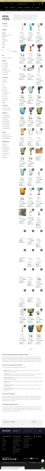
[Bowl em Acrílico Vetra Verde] (31, 97)
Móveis (3, 438)
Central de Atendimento (27, 438)
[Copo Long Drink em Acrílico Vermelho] (23, 139)
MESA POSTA (12, 7)
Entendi (16, 468)
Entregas (14, 447)
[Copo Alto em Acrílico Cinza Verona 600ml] (40, 241)
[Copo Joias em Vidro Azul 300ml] (23, 55)
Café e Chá (4, 39)
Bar (2, 447)
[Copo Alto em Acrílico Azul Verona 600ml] (38, 241)
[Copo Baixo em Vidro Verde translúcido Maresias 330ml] (30, 179)
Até (8, 49)
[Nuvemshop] (33, 463)
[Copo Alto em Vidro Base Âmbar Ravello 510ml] (21, 300)
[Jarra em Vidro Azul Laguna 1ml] (31, 279)
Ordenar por (4, 23)
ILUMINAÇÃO (27, 7)
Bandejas (4, 33)
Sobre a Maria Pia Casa (17, 438)
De (2, 49)
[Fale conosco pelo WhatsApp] (42, 468)
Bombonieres (4, 36)
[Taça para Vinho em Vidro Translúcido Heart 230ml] (30, 199)
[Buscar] (11, 4)
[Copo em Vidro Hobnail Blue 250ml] (23, 97)
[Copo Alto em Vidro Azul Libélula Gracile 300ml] (30, 34)
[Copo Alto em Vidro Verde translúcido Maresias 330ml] (31, 179)
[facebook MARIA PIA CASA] (36, 436)
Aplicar (14, 51)
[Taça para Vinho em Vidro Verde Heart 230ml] (31, 199)
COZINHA (37, 7)
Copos (3, 42)
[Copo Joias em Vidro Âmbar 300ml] (21, 55)
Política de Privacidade (17, 449)
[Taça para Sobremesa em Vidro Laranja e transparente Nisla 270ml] (31, 55)
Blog (13, 453)
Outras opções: (21, 32)
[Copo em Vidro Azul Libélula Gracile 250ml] (31, 34)
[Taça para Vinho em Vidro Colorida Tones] (21, 336)
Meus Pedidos (25, 447)
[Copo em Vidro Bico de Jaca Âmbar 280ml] (23, 199)
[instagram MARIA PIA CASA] (34, 436)
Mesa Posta (4, 440)
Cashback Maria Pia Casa (17, 440)
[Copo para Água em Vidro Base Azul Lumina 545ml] (40, 220)
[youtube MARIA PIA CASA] (38, 436)
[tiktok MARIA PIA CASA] (40, 436)
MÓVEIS (6, 7)
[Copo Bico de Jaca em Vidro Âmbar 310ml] (21, 199)
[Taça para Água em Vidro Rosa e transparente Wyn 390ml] (21, 34)
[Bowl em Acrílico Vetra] (30, 97)
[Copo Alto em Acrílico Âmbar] (21, 139)
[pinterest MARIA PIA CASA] (34, 437)
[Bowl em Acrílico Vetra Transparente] (30, 139)
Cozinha (3, 449)
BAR (33, 7)
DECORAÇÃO (20, 7)
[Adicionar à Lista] (25, 24)
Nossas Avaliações (16, 451)
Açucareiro (4, 32)
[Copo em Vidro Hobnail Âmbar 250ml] (21, 97)
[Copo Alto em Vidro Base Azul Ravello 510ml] (23, 300)
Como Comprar (26, 440)
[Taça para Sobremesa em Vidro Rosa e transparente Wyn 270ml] (23, 34)
